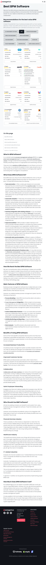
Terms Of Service (33, 516)
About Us (32, 511)
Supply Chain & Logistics (34, 43)
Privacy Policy (33, 514)
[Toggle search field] (42, 1)
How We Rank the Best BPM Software (12, 145)
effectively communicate (13, 252)
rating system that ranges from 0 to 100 (19, 274)
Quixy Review (13, 61)
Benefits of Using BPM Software (11, 150)
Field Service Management (22, 39)
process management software (24, 157)
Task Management (9, 39)
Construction (21, 43)
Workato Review (33, 61)
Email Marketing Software (8, 532)
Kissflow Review (33, 104)
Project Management (11, 302)
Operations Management (10, 35)
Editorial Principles (34, 525)
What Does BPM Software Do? (11, 142)
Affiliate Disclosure (34, 518)
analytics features (10, 209)
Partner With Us (21, 520)
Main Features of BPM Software (11, 147)
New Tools (32, 523)
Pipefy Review (13, 87)
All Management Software (11, 31)
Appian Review (13, 104)
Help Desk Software (7, 533)
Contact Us (32, 513)
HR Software (5, 535)
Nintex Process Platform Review (33, 123)
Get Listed (32, 520)
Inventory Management (31, 31)
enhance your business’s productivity (15, 317)
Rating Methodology (34, 521)
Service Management (24, 35)
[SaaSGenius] (6, 1)
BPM (21, 31)
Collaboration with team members (12, 372)
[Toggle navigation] (44, 1)
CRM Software (6, 530)
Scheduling (34, 39)
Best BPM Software (8, 136)
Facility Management (9, 43)
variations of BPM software (19, 165)
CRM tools (30, 213)
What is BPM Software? (9, 139)
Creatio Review (33, 87)
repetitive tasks (31, 186)
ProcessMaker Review (13, 123)
